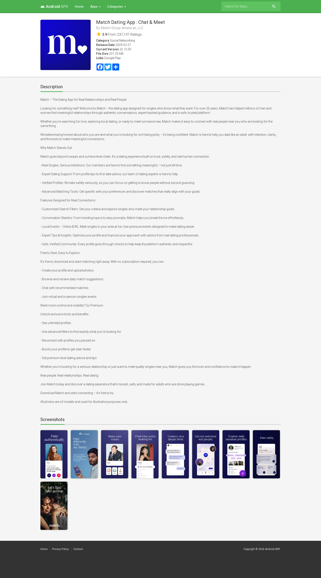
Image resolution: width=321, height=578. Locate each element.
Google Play (112, 58)
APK (54, 6)
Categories (115, 7)
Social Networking (122, 40)
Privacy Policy (60, 549)
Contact (78, 549)
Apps (94, 7)
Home (79, 7)
